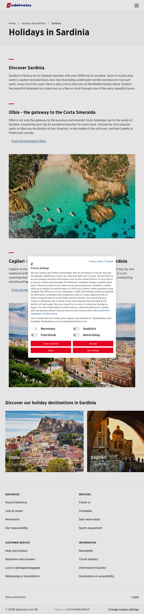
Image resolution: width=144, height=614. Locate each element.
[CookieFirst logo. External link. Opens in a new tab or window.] (32, 264)
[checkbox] (76, 329)
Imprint (109, 261)
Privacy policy (96, 261)
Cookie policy (50, 313)
